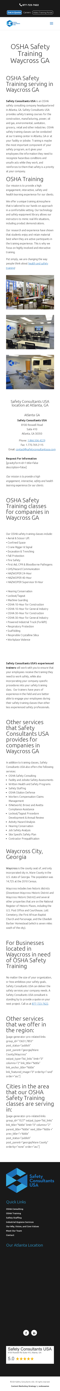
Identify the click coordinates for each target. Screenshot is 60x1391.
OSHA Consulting (14, 1209)
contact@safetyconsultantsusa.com (36, 449)
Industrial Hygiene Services (20, 1222)
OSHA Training (13, 1213)
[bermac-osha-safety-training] (30, 308)
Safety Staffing (14, 1217)
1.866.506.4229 (36, 440)
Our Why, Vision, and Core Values (22, 1226)
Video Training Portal (42, 12)
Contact (10, 1235)
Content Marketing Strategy (23, 1386)
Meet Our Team (14, 1230)
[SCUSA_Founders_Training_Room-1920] (30, 388)
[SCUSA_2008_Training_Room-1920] (30, 348)
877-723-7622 (30, 5)
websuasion (44, 1386)
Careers (27, 12)
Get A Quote (14, 12)
